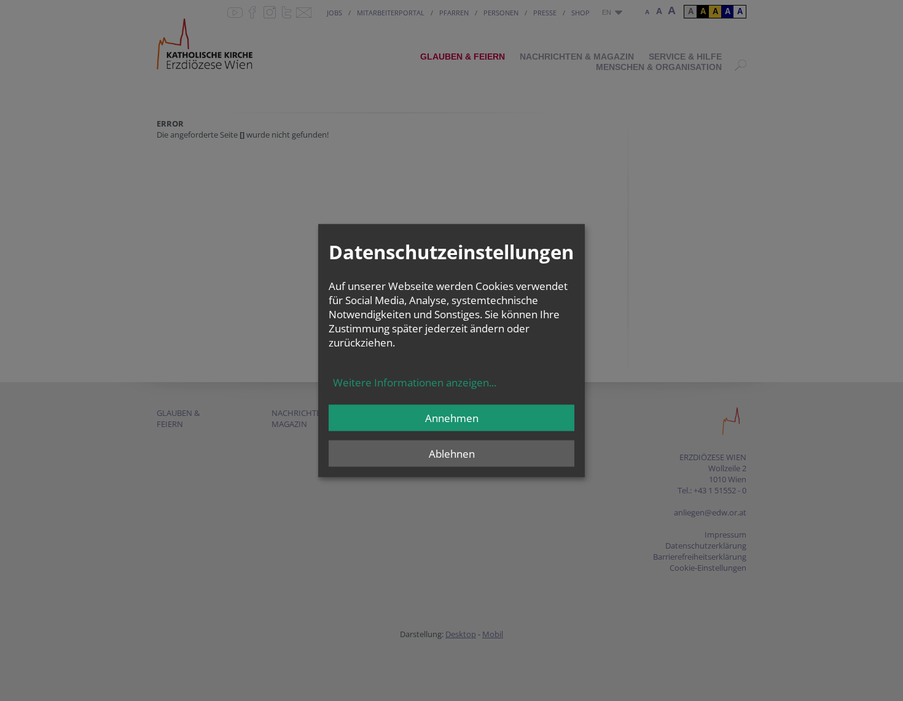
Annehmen (452, 418)
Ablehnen (452, 454)
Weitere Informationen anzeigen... (414, 382)
